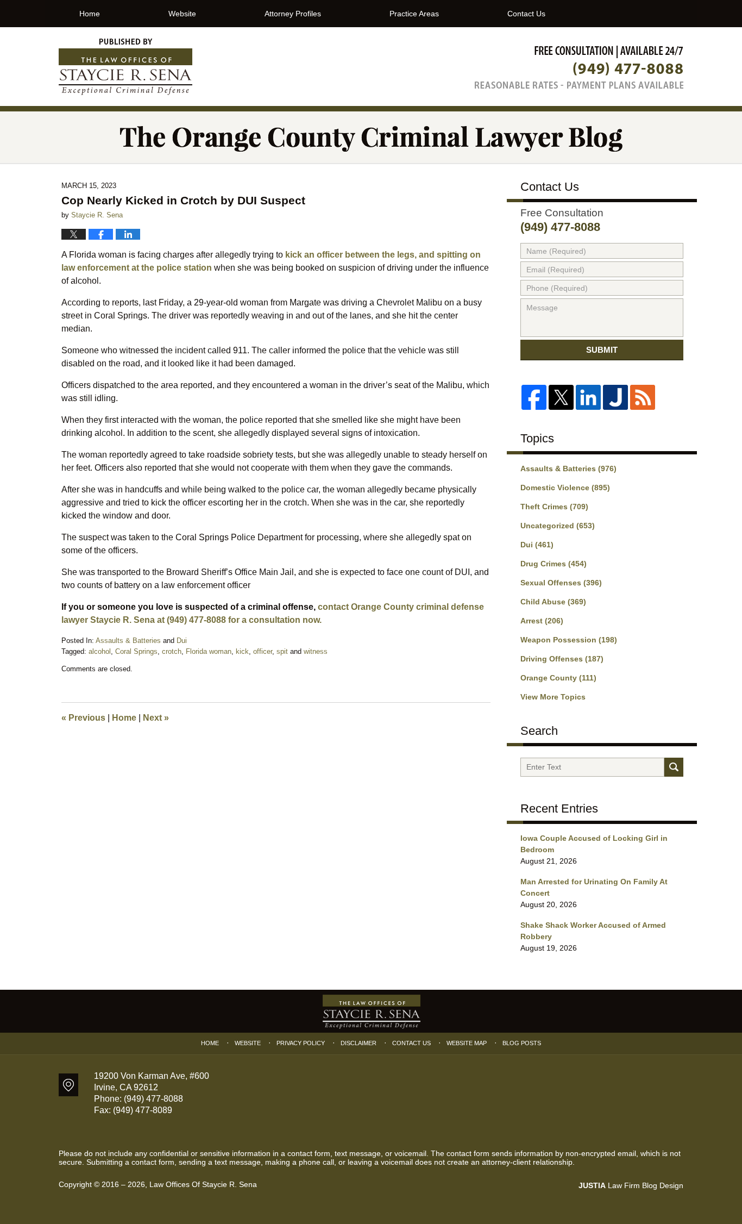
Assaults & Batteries (128, 640)
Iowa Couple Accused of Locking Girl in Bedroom (594, 844)
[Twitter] (561, 397)
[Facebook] (534, 397)
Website (182, 13)
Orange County (558, 677)
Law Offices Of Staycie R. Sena (203, 1184)
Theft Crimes (554, 506)
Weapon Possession (568, 639)
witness (316, 651)
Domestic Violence (565, 487)
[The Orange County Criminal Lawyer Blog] (371, 137)
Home (89, 13)
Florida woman (208, 651)
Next (156, 717)
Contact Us (526, 13)
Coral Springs (136, 651)
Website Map (467, 1043)
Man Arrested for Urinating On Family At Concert (594, 887)
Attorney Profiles (293, 13)
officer (262, 651)
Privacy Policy (300, 1043)
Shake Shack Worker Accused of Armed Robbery (593, 931)
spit (282, 651)
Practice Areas (414, 13)
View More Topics (553, 696)
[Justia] (615, 397)
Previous (83, 717)
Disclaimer (358, 1043)
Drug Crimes (553, 563)
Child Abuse (553, 601)
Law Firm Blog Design (630, 1185)
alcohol (100, 651)
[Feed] (642, 397)
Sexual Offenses (561, 582)
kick (242, 651)
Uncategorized (557, 525)
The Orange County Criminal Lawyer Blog (125, 67)
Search (673, 767)
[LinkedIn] (588, 397)
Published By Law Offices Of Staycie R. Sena (579, 67)
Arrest (541, 620)
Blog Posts (521, 1043)
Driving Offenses (561, 658)
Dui (182, 640)
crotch (171, 651)
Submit (602, 349)
